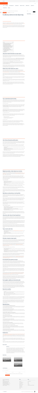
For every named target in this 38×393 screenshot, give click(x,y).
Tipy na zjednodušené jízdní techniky (6, 44)
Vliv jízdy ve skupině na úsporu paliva (6, 48)
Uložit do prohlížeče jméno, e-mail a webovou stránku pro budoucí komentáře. (14, 373)
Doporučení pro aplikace (6, 50)
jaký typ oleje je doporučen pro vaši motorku (18, 230)
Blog (28, 382)
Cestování (7, 5)
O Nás (28, 383)
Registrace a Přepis (22, 5)
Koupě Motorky (16, 5)
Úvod (3, 5)
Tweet (1, 9)
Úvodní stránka (29, 381)
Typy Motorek (32, 5)
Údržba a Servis (5, 7)
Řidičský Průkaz (27, 5)
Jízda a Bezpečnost (11, 5)
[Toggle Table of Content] (12, 42)
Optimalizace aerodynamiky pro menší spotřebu (7, 46)
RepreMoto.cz (9, 12)
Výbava (9, 7)
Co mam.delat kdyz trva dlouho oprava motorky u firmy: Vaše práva (7, 358)
